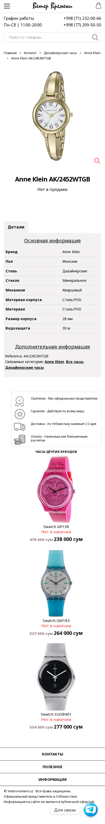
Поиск (95, 38)
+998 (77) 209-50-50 (82, 25)
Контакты (52, 754)
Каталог (30, 53)
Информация (52, 779)
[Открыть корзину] (96, 5)
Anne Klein (92, 53)
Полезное (52, 766)
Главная (10, 53)
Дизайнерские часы (60, 53)
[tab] (16, 227)
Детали (16, 227)
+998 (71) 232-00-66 (82, 18)
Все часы (74, 361)
